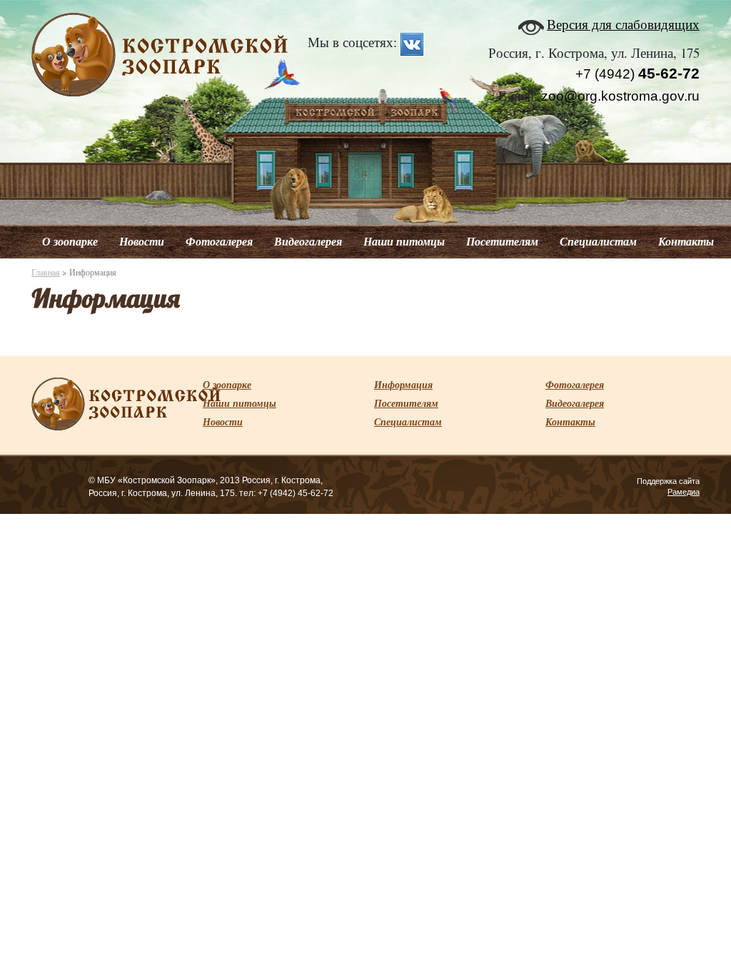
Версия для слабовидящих (623, 24)
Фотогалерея (219, 241)
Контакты (686, 241)
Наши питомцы (404, 241)
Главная (45, 272)
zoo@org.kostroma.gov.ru (620, 96)
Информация (403, 385)
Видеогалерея (308, 241)
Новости (141, 241)
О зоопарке (70, 241)
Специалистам (598, 241)
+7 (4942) (637, 73)
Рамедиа (683, 491)
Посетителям (502, 241)
